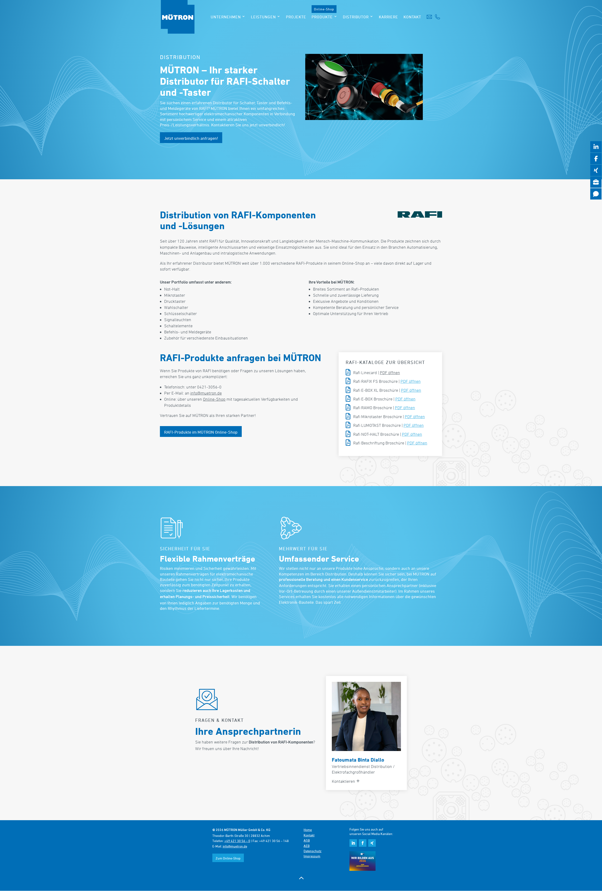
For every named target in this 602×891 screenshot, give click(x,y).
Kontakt (412, 17)
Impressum (312, 856)
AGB (307, 840)
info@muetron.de (206, 393)
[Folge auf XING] (372, 843)
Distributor (356, 17)
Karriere (388, 17)
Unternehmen (226, 17)
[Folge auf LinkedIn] (353, 843)
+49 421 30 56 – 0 (237, 841)
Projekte (296, 17)
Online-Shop (324, 9)
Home (308, 830)
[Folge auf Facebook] (362, 843)
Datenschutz (312, 851)
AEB (306, 846)
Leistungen (263, 17)
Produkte (322, 17)
